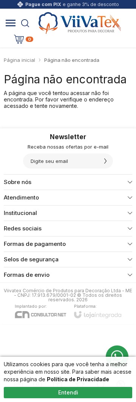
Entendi (68, 392)
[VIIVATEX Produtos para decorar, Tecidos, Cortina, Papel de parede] (80, 23)
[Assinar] (105, 161)
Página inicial (19, 60)
